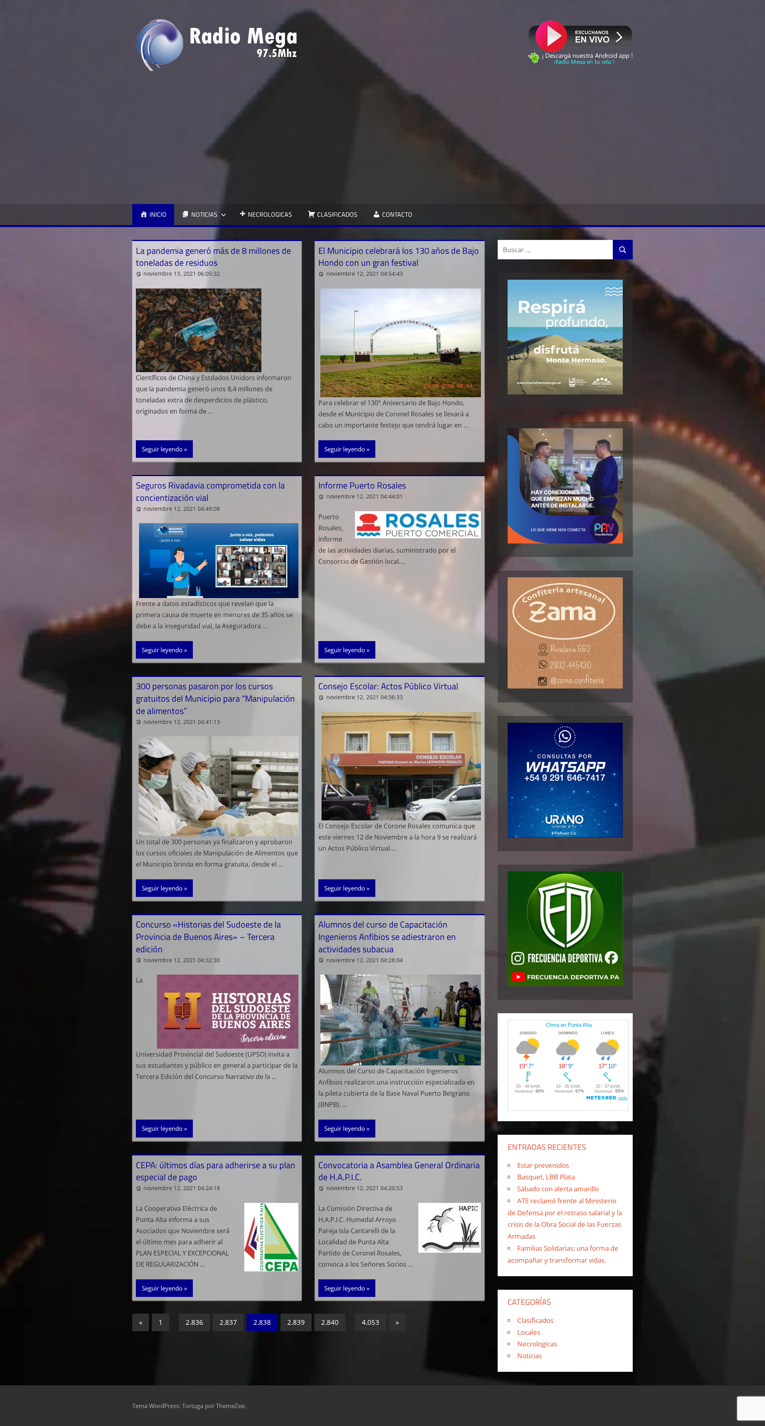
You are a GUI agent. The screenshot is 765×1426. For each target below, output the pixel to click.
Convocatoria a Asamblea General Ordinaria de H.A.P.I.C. (399, 1171)
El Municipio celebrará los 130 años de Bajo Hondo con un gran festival (398, 257)
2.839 (296, 1322)
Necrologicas (537, 1343)
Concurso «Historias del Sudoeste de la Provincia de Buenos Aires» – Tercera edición (208, 937)
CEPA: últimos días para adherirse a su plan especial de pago (215, 1171)
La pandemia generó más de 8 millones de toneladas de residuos (213, 257)
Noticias (529, 1355)
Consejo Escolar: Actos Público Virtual (388, 686)
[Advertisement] (382, 137)
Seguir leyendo (162, 449)
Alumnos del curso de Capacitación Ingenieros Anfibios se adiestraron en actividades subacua (387, 937)
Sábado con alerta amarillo (558, 1188)
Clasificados (535, 1320)
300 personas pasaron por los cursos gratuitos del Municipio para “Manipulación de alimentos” (215, 698)
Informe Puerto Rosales (362, 485)
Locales (528, 1332)
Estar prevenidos (543, 1165)
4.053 (370, 1322)
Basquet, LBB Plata (546, 1176)
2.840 (330, 1322)
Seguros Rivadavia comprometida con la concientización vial (210, 491)
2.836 (194, 1322)
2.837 (228, 1322)
